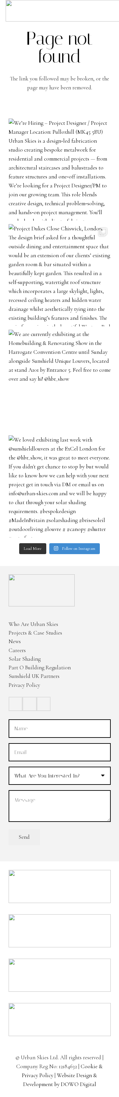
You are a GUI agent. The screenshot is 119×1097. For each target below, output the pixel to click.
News (15, 641)
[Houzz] (44, 704)
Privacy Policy (24, 685)
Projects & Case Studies (35, 632)
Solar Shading (25, 658)
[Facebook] (16, 704)
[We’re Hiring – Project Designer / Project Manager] (60, 170)
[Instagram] (29, 704)
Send (24, 837)
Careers (17, 650)
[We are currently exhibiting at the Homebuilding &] (60, 381)
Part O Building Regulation (40, 667)
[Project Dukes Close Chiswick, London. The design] (60, 275)
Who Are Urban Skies (33, 624)
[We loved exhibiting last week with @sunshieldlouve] (60, 486)
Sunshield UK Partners (34, 676)
